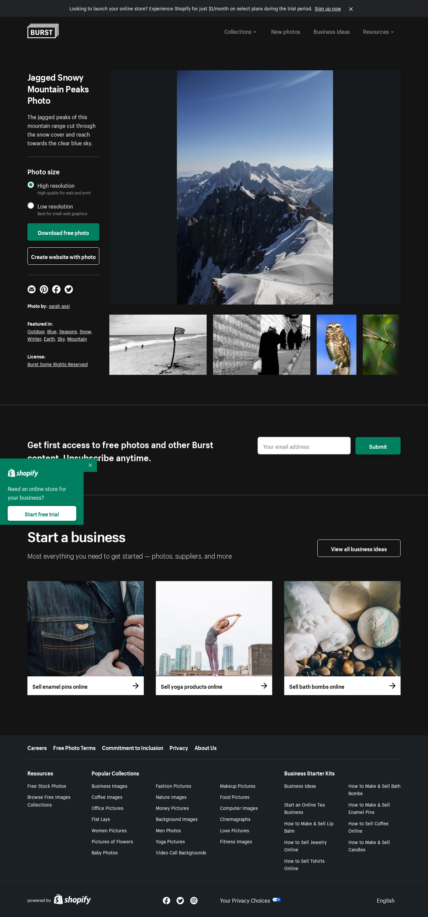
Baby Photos (105, 852)
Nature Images (171, 796)
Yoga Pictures (170, 841)
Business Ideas (300, 785)
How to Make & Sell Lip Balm (308, 826)
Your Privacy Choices (245, 899)
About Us (206, 747)
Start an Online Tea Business (304, 808)
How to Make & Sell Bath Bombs (374, 789)
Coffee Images (107, 796)
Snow (85, 331)
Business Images (109, 785)
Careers (37, 747)
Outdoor (35, 331)
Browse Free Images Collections (49, 800)
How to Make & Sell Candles (369, 845)
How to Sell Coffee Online (368, 826)
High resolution (56, 185)
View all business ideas (359, 548)
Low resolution (55, 206)
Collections (237, 30)
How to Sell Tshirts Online (304, 864)
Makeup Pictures (237, 785)
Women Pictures (109, 830)
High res (160, 367)
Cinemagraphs (235, 818)
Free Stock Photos (46, 785)
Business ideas (332, 30)
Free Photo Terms (74, 747)
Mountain (77, 338)
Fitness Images (236, 841)
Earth (49, 338)
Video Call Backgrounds (181, 852)
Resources (376, 30)
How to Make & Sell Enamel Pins (369, 808)
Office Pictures (107, 807)
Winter (34, 338)
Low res (186, 367)
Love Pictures (234, 830)
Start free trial (42, 513)
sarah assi (59, 305)
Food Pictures (234, 796)
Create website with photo (63, 256)
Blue (52, 331)
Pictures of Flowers (112, 841)
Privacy (179, 747)
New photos (285, 30)
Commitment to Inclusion (132, 747)
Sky (61, 338)
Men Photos (168, 830)
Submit (378, 445)
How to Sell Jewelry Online (305, 845)
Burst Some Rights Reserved (57, 363)
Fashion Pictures (173, 785)
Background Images (177, 818)
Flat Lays (101, 818)
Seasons (68, 331)
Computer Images (239, 807)
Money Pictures (172, 807)
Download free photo (63, 232)
